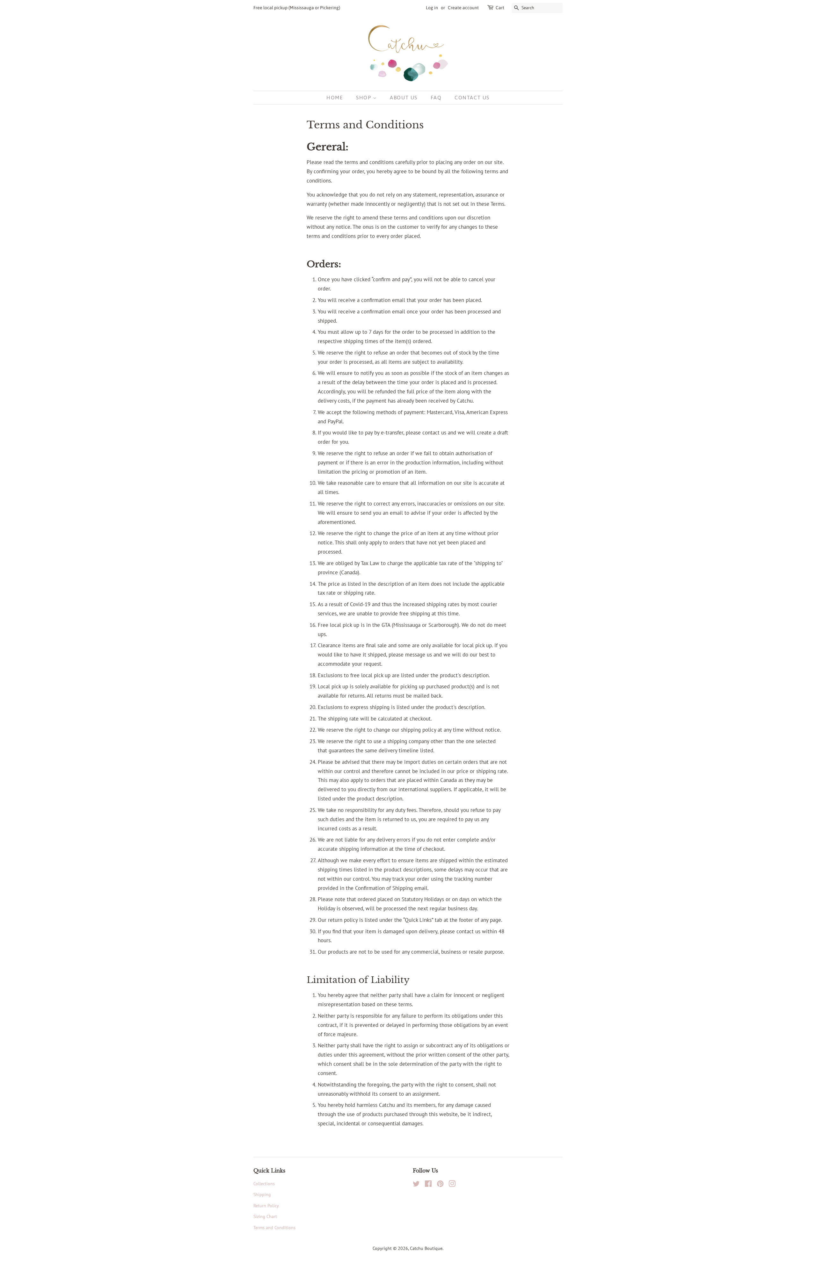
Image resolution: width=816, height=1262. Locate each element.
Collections (264, 1183)
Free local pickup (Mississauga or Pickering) (296, 7)
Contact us (472, 97)
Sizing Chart (265, 1216)
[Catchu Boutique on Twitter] (416, 1185)
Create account (463, 7)
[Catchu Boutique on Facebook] (428, 1185)
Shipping (262, 1194)
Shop (364, 97)
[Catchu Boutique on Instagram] (451, 1185)
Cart (500, 7)
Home (334, 97)
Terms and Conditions (274, 1227)
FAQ (436, 97)
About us (404, 97)
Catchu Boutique (426, 1248)
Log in (432, 7)
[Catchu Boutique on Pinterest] (440, 1185)
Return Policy (266, 1205)
